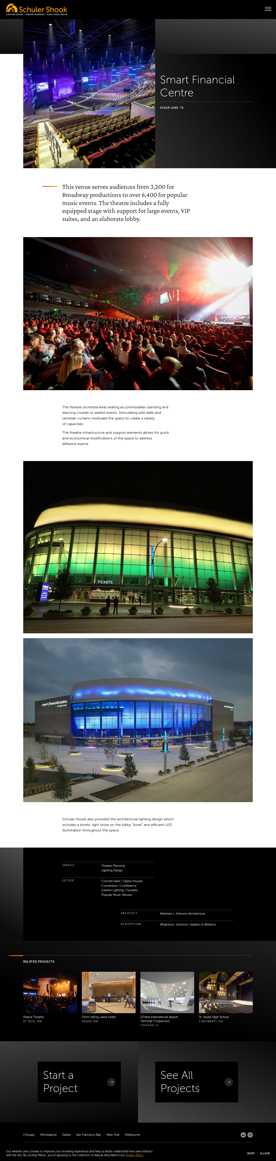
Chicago (29, 1134)
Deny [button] (251, 1153)
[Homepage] (28, 8)
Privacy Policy (134, 1155)
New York (113, 1134)
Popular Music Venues (116, 894)
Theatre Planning (113, 865)
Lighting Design (112, 870)
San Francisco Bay (88, 1134)
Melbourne (132, 1134)
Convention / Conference (118, 885)
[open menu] (268, 9)
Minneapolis (48, 1134)
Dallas (66, 1134)
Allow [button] (265, 1153)
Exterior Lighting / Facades (119, 890)
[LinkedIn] (243, 1135)
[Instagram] (250, 1135)
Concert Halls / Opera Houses (122, 881)
